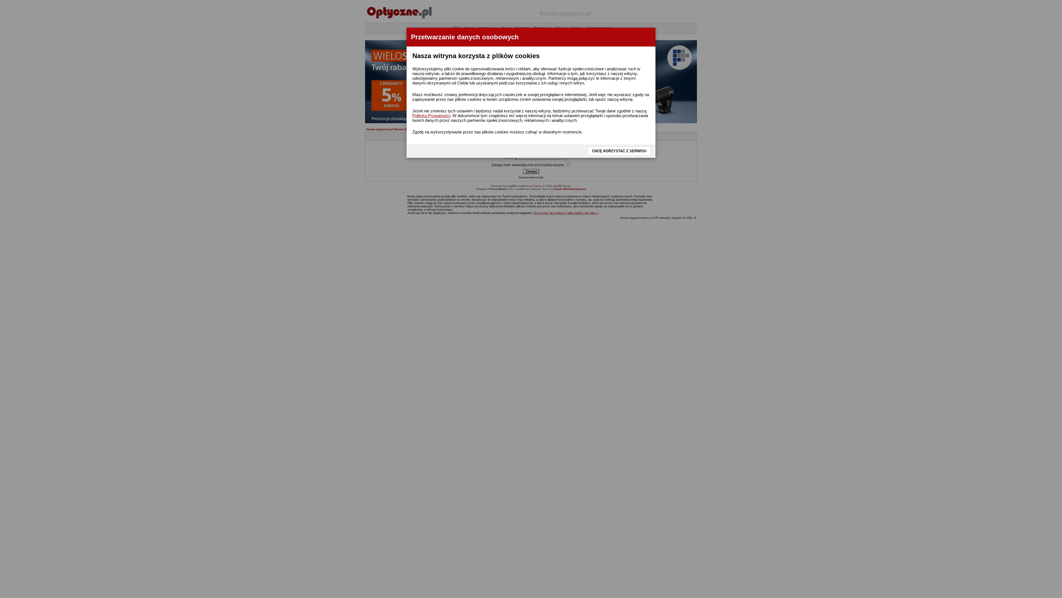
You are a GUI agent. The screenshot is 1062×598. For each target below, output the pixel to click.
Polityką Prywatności (431, 115)
